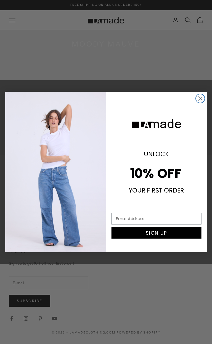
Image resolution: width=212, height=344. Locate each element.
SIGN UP (156, 233)
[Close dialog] (200, 98)
